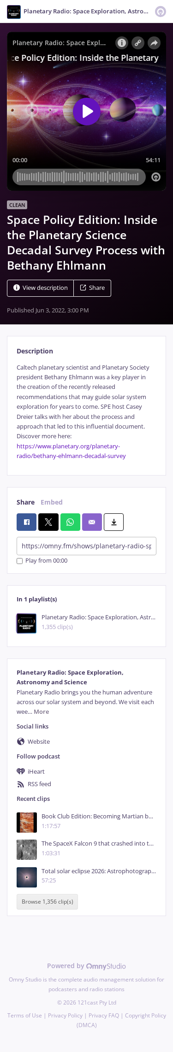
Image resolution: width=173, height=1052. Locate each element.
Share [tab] (26, 502)
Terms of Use (24, 1015)
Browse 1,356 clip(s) (47, 901)
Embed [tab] (52, 502)
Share (97, 288)
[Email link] (92, 522)
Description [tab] (35, 351)
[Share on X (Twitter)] (48, 522)
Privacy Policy (65, 1015)
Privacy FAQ (104, 1015)
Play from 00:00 (46, 561)
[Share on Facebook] (26, 522)
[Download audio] (114, 522)
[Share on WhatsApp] (70, 522)
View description (45, 288)
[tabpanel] (86, 412)
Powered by (66, 965)
